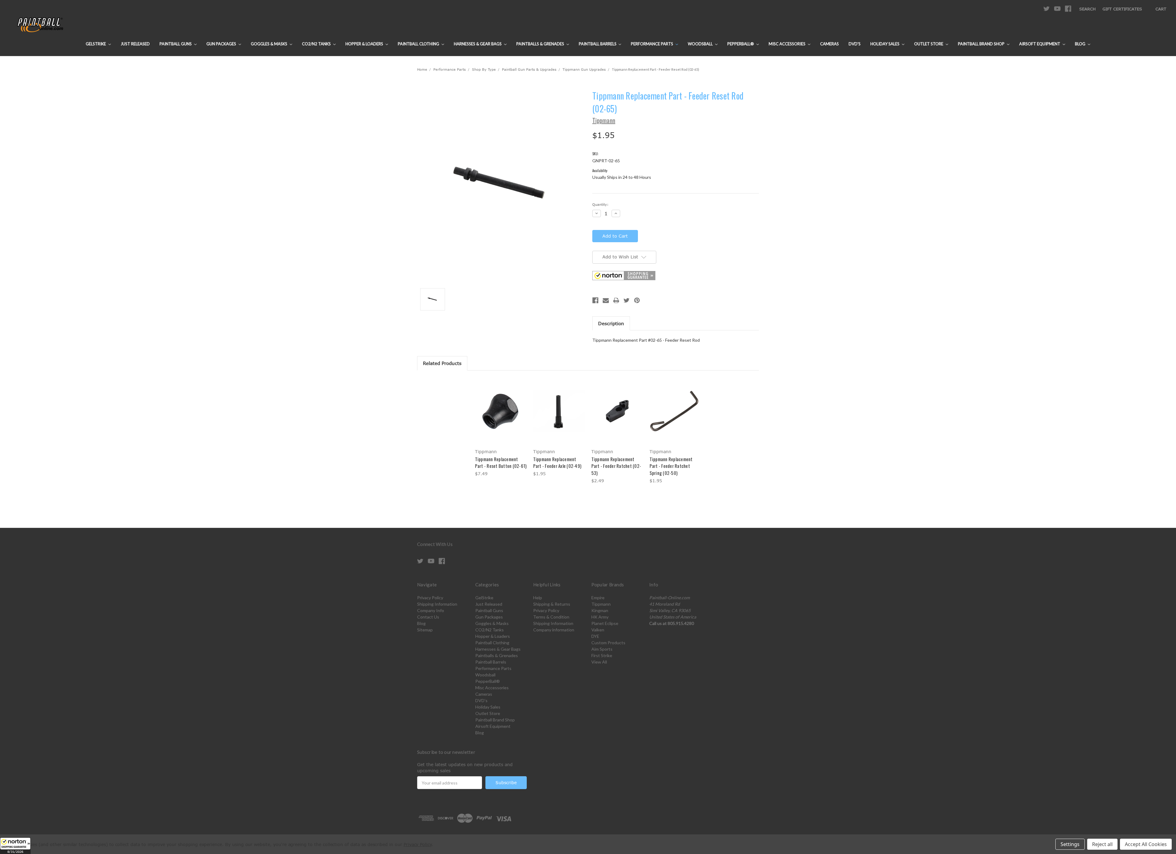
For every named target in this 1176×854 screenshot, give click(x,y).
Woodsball (701, 43)
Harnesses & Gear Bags (478, 43)
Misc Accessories (787, 43)
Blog (1080, 43)
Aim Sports (601, 649)
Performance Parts (652, 43)
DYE (595, 636)
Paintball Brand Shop (981, 43)
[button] (15, 845)
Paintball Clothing (419, 43)
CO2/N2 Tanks (317, 43)
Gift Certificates (1122, 8)
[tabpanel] (501, 428)
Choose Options (500, 416)
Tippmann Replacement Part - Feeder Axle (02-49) (557, 462)
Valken (597, 629)
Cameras (829, 43)
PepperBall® (741, 43)
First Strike (601, 655)
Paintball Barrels (598, 43)
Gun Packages (221, 43)
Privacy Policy (430, 597)
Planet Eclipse (604, 623)
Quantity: (600, 204)
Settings (1070, 844)
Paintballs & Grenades (540, 43)
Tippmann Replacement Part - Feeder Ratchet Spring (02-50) (671, 466)
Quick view (500, 406)
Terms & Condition (551, 616)
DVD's (855, 43)
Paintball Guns (176, 43)
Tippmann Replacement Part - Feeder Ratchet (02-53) (616, 466)
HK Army (600, 616)
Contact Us (428, 616)
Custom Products (608, 642)
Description (611, 323)
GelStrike (96, 43)
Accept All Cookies (1146, 844)
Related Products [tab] (442, 363)
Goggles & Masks (269, 43)
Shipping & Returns (551, 604)
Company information (553, 629)
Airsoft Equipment (1040, 43)
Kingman (599, 610)
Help (537, 597)
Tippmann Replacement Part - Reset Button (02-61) (501, 462)
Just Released (135, 43)
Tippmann (601, 604)
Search (1087, 8)
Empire (598, 597)
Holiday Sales (885, 43)
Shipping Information (437, 604)
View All (599, 661)
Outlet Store (929, 43)
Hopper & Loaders (364, 43)
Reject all (1102, 844)
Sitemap (425, 629)
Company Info (430, 610)
